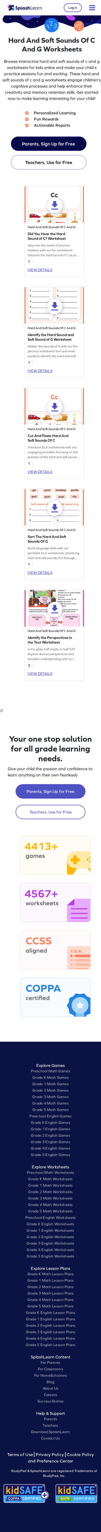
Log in (72, 8)
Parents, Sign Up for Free (48, 144)
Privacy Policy (50, 1454)
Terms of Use (20, 1454)
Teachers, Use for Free (48, 162)
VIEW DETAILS (39, 270)
